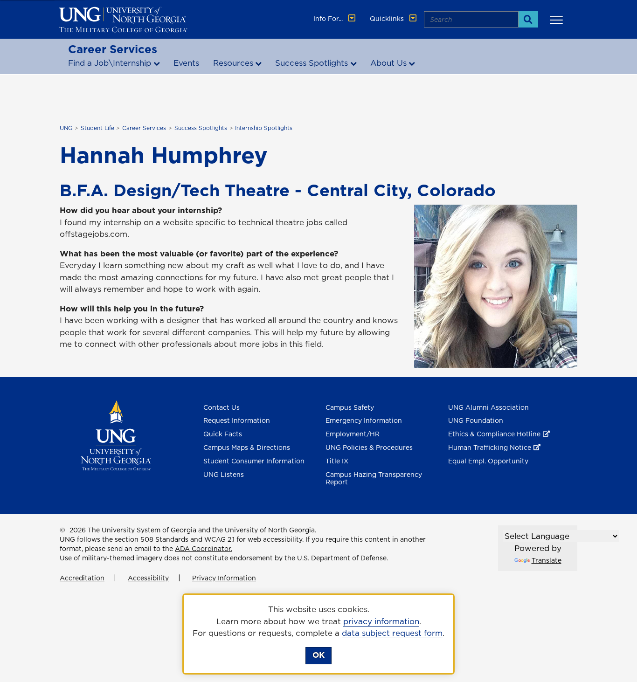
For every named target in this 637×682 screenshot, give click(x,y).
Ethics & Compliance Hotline (494, 434)
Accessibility (148, 578)
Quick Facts (222, 434)
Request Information (236, 420)
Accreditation (82, 578)
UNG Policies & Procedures (369, 447)
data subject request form (392, 633)
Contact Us (221, 407)
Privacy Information (224, 578)
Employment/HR (352, 434)
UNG (66, 128)
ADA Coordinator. (203, 548)
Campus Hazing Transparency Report (373, 478)
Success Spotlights (311, 63)
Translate (546, 560)
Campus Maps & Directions (246, 447)
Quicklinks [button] (388, 18)
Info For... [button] (329, 18)
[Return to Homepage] (116, 434)
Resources (233, 63)
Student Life (97, 128)
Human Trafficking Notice (489, 447)
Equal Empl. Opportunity (488, 461)
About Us (388, 63)
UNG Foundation (475, 420)
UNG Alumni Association (488, 407)
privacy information (381, 621)
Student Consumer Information (254, 461)
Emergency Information (363, 420)
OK (318, 655)
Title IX (336, 461)
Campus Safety (349, 407)
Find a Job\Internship (109, 63)
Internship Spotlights (263, 128)
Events (186, 63)
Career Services (112, 49)
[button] (557, 19)
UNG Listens (223, 474)
